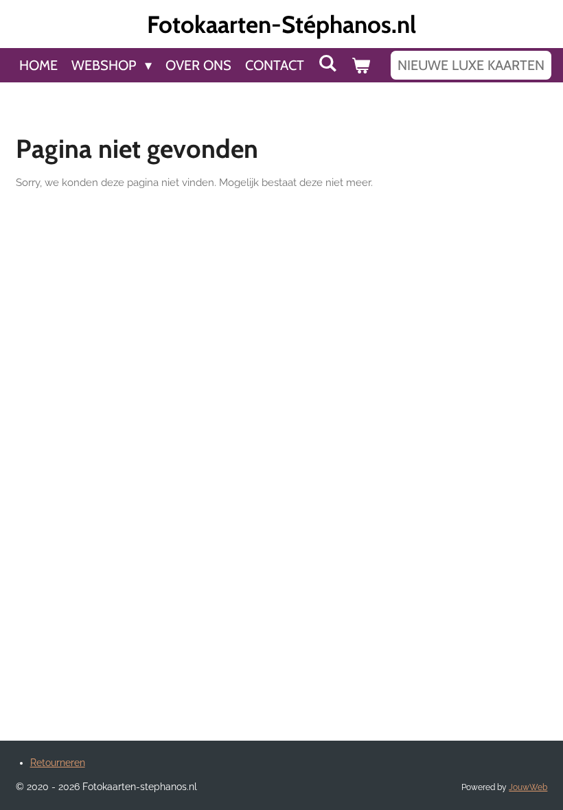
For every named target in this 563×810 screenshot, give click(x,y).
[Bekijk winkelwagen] (360, 65)
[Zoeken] (327, 63)
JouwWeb (528, 787)
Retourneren (57, 762)
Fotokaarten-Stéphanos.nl (281, 24)
